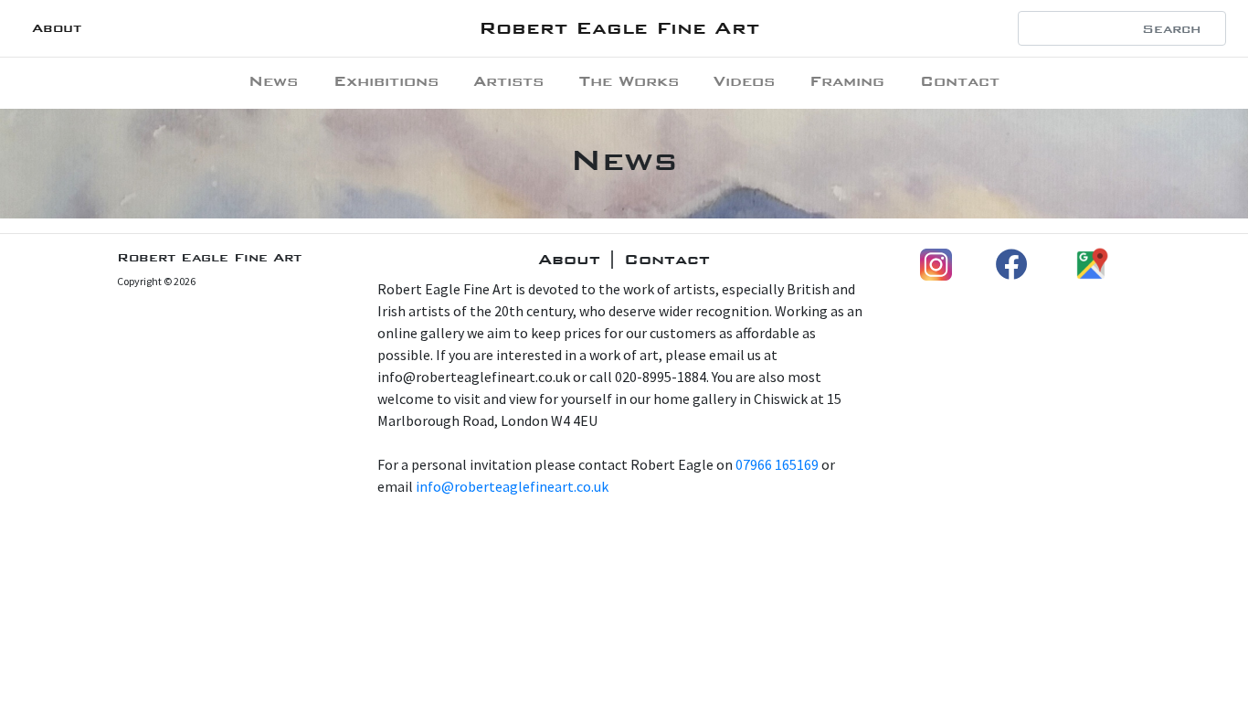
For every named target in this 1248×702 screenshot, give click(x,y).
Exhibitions (386, 81)
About (56, 28)
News (273, 81)
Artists (508, 81)
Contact (959, 81)
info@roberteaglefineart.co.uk (512, 486)
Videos (744, 81)
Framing (846, 81)
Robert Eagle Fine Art (619, 27)
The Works (629, 81)
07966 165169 (777, 464)
